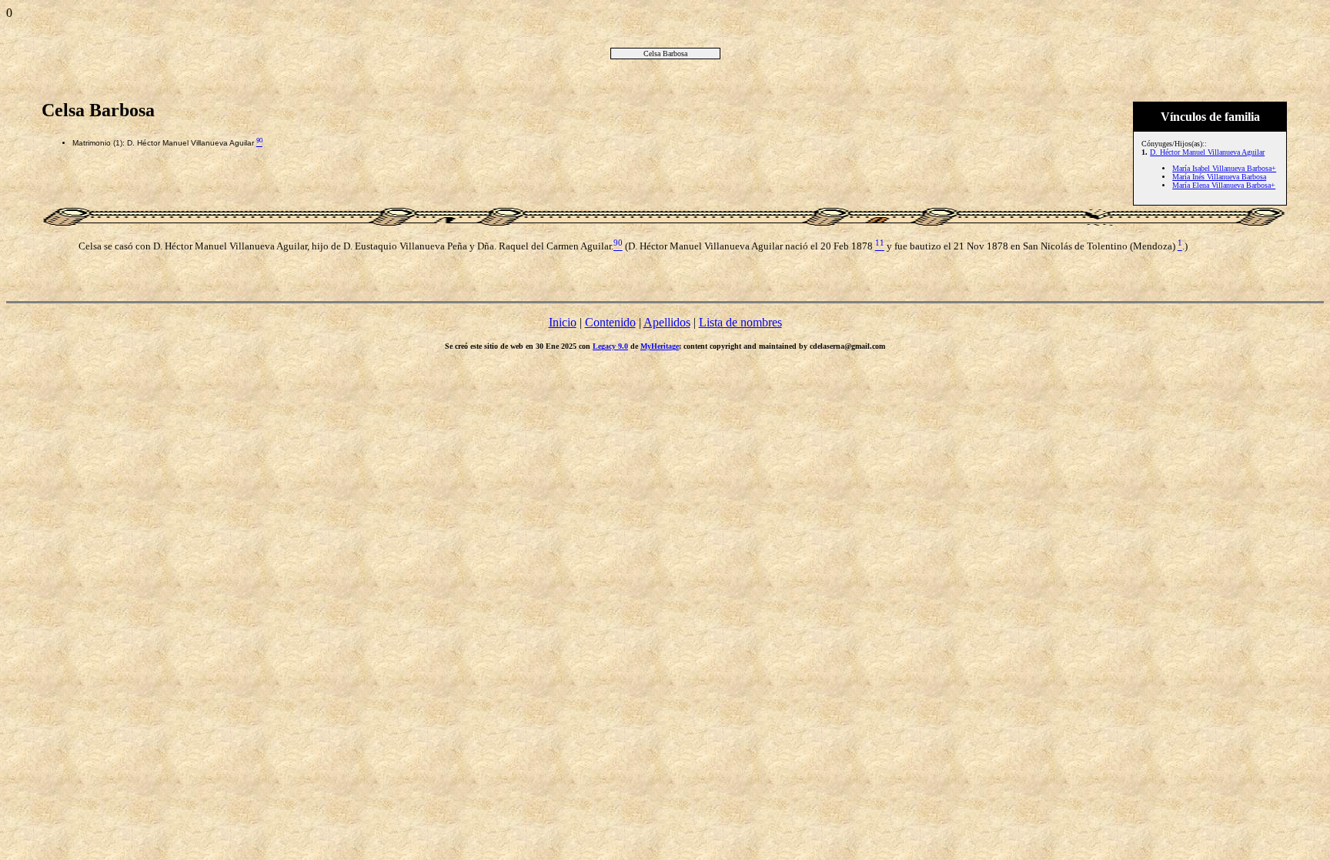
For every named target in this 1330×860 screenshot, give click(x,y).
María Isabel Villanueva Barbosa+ (1224, 168)
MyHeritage (659, 346)
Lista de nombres (740, 322)
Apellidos (666, 322)
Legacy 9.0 (610, 346)
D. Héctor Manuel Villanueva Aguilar (1207, 152)
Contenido (610, 322)
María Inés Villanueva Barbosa (1219, 176)
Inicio (562, 322)
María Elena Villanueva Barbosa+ (1223, 185)
